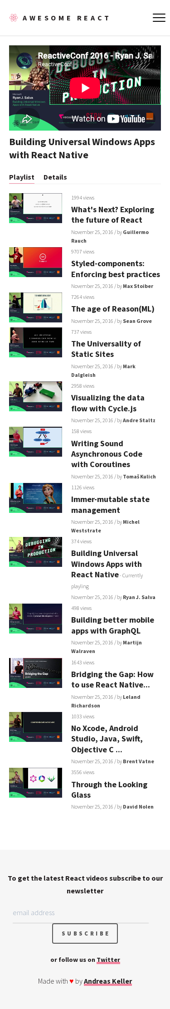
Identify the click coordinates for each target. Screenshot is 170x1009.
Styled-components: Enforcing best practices (115, 268)
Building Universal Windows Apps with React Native (106, 564)
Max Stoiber (138, 286)
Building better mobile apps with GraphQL (112, 624)
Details (55, 176)
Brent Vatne (138, 761)
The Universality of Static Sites (106, 348)
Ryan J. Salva (139, 597)
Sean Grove (137, 320)
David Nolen (138, 806)
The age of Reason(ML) (113, 308)
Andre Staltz (139, 420)
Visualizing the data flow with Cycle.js (108, 402)
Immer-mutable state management (110, 504)
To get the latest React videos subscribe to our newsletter (85, 884)
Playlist (21, 176)
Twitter (108, 959)
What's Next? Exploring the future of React (112, 214)
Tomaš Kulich (139, 476)
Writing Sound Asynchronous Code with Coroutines (106, 454)
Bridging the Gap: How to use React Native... (112, 679)
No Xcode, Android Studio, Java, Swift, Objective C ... (107, 739)
